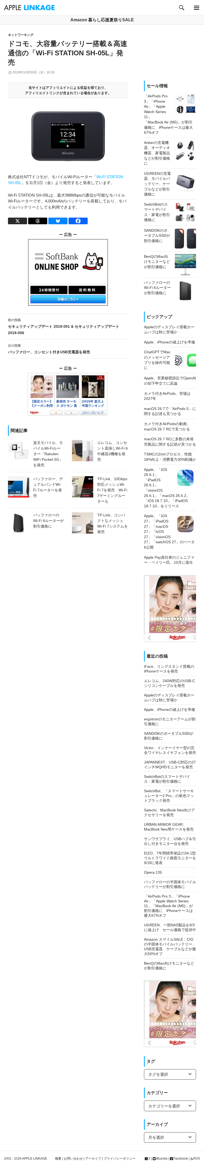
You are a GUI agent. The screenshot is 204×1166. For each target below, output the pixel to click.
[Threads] (37, 221)
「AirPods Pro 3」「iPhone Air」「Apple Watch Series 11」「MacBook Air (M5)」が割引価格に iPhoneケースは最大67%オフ (168, 906)
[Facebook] (78, 221)
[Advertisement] (170, 53)
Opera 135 (153, 872)
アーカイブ (93, 1158)
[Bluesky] (57, 221)
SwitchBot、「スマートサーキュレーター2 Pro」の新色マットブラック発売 (169, 796)
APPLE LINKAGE (34, 1158)
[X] (17, 221)
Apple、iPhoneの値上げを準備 (169, 709)
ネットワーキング (20, 35)
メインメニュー (196, 7)
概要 (58, 1158)
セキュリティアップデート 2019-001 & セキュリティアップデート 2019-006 (63, 326)
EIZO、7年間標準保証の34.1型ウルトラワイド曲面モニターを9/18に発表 (170, 858)
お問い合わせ (73, 1158)
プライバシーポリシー (119, 1158)
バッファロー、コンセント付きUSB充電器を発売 (49, 349)
